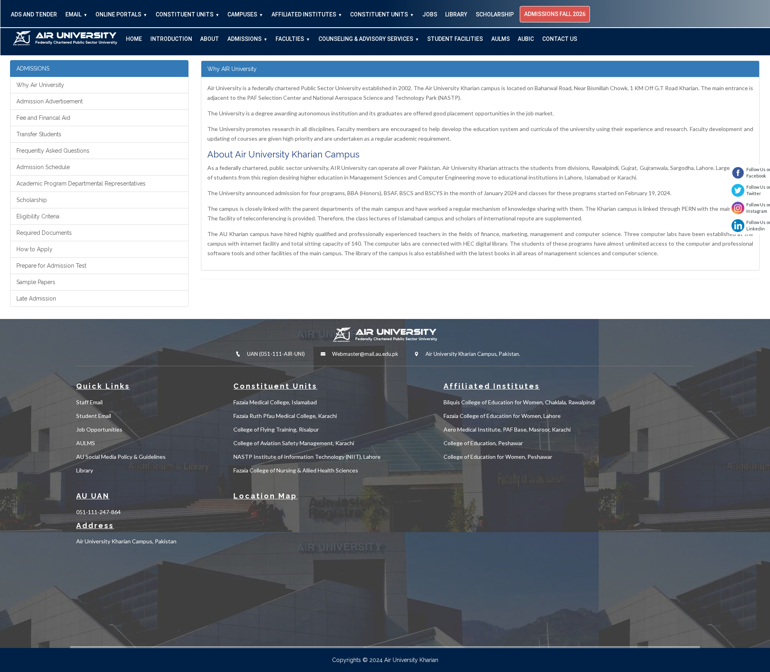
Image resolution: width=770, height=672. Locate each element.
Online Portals (118, 14)
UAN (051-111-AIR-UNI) (275, 354)
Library (456, 14)
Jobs (429, 14)
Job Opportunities (99, 429)
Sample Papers (35, 282)
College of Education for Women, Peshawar (498, 456)
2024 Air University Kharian (403, 660)
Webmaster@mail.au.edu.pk (365, 354)
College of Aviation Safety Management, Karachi (293, 443)
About (209, 39)
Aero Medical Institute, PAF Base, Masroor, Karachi (507, 429)
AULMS (500, 39)
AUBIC (526, 39)
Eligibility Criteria (37, 216)
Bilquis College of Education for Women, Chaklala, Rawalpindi (519, 402)
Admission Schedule (43, 167)
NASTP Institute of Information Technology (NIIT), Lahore (307, 456)
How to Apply (34, 249)
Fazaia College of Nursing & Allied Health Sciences (295, 470)
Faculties (290, 39)
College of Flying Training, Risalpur (276, 429)
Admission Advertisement (49, 101)
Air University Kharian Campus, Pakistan (126, 541)
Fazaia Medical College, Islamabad (275, 402)
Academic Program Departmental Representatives (81, 183)
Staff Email (89, 402)
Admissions (244, 39)
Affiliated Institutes (304, 14)
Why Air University (40, 85)
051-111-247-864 (98, 512)
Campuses (242, 14)
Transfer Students (38, 134)
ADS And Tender (34, 14)
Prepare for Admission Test (51, 265)
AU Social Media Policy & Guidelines (121, 456)
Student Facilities (455, 39)
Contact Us (559, 39)
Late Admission (36, 298)
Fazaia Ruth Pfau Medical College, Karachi (285, 415)
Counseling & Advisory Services (365, 39)
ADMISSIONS (32, 68)
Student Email (93, 415)
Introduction (171, 39)
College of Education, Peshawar (483, 443)
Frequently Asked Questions (52, 150)
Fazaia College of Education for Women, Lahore (502, 415)
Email (73, 14)
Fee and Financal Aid (43, 118)
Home (134, 39)
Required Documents (44, 233)
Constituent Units (184, 14)
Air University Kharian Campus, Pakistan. (472, 354)
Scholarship (495, 14)
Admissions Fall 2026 (555, 14)
